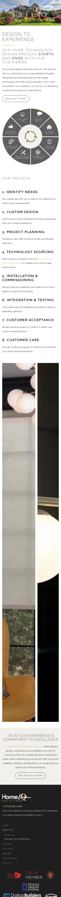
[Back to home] (30, 11)
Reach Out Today (15, 99)
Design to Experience (17, 839)
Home (5, 825)
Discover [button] (7, 849)
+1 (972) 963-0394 (12, 806)
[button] (3, 11)
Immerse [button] (7, 854)
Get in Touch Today (30, 776)
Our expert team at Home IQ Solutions (23, 746)
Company (9, 835)
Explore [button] (7, 844)
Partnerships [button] (10, 858)
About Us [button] (7, 830)
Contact (7, 863)
